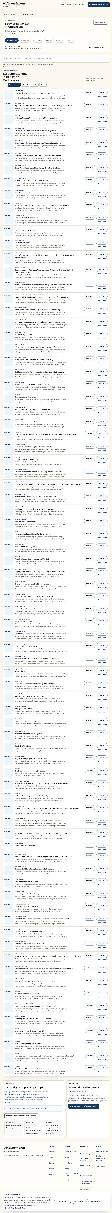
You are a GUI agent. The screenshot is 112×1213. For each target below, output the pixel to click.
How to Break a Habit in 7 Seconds (28, 422)
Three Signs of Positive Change (27, 894)
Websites (68, 1157)
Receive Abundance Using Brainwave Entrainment (35, 981)
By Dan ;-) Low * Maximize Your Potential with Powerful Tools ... (33, 295)
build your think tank (23, 709)
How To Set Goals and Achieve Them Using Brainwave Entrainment (42, 919)
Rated (43, 85)
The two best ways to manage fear (28, 931)
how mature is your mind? (25, 522)
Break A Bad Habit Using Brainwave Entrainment (34, 869)
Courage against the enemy (26, 397)
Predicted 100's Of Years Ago (26, 459)
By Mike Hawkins (20, 268)
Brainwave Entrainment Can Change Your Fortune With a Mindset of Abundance (47, 808)
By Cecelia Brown (20, 282)
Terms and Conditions (84, 1159)
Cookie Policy (85, 1165)
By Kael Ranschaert (20, 116)
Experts (51, 1157)
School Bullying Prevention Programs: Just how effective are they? (41, 783)
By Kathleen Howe (20, 941)
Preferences (95, 1201)
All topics (52, 1151)
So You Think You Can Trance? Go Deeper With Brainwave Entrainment (43, 856)
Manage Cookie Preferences (87, 1182)
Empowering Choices (23, 621)
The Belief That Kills (23, 746)
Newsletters (69, 1163)
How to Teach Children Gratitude (28, 609)
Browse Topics (79, 4)
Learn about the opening (96, 48)
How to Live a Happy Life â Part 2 (28, 721)
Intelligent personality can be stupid (29, 1031)
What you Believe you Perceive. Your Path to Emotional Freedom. (41, 833)
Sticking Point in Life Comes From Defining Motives (35, 659)
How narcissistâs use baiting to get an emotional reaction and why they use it (45, 434)
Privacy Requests (86, 1176)
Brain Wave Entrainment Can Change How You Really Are (38, 168)
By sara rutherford (20, 831)
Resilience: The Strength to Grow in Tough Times (34, 509)
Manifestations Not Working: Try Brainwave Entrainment (38, 155)
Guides (51, 1163)
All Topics (14, 14)
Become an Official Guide (71, 1174)
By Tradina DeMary (20, 519)
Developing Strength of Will (26, 646)
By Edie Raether (19, 507)
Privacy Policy (85, 1154)
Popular (34, 85)
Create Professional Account (100, 1158)
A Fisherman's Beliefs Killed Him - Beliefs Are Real (35, 497)
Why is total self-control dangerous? (29, 1068)
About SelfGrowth (71, 1151)
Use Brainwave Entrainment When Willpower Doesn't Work (39, 472)
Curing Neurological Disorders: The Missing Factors (36, 130)
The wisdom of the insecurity (26, 906)
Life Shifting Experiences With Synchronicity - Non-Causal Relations (42, 634)
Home (5, 14)
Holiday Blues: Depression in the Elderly (31, 796)
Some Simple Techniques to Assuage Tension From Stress (38, 143)
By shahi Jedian (19, 382)
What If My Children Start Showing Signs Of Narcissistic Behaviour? (42, 205)
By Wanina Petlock (20, 153)
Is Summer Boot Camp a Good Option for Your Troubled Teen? (40, 322)
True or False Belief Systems (26, 218)
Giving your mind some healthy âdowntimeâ (32, 584)
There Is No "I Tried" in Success (27, 230)
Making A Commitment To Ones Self (29, 944)
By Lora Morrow (19, 103)
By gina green (19, 457)
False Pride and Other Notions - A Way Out (32, 559)
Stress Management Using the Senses (30, 696)
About (63, 4)
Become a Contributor (100, 1165)
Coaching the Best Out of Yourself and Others (33, 1018)
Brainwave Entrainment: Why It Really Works (33, 180)
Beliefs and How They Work (26, 546)
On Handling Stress (23, 243)
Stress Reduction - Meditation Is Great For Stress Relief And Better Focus (44, 969)
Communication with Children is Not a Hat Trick (34, 596)
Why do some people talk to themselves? (31, 758)
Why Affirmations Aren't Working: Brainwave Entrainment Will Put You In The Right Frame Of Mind (46, 256)
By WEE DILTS (19, 91)
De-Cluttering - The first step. (26, 881)
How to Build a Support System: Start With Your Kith (36, 1006)
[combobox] (58, 58)
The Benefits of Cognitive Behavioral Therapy (33, 534)
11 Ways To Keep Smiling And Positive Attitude (33, 447)
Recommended (14, 85)
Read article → (103, 97)
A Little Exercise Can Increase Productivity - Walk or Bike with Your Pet (43, 285)
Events (67, 1169)
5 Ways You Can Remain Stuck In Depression (32, 409)
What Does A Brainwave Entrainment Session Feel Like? (37, 347)
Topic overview (100, 22)
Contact (68, 1180)
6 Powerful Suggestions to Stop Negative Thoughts (35, 684)
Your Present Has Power (25, 193)
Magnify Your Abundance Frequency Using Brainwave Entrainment (42, 571)
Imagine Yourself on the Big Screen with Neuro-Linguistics (38, 821)
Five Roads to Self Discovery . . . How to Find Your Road (37, 93)
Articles (51, 1169)
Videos (51, 1174)
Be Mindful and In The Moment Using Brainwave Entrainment (39, 372)
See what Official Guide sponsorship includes (21, 1116)
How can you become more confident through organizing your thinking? (44, 1056)
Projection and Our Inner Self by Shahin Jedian (33, 384)
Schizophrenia (21, 671)
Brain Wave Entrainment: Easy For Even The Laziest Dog (37, 310)
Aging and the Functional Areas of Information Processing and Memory (44, 106)
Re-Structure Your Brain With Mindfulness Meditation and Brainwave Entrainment (48, 956)
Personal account (102, 1151)
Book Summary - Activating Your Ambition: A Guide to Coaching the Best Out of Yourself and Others (46, 271)
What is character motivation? (27, 994)
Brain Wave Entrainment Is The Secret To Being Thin (36, 359)
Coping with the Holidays (25, 846)
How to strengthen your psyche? (28, 1043)
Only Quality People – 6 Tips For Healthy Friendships (36, 118)
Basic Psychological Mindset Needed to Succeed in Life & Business (41, 297)
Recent (25, 85)
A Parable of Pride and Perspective (29, 733)
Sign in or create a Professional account (83, 1106)
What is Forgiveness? (23, 335)
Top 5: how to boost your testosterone (30, 771)
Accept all (62, 1201)
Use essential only (80, 1201)
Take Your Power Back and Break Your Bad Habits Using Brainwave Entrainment (47, 484)
